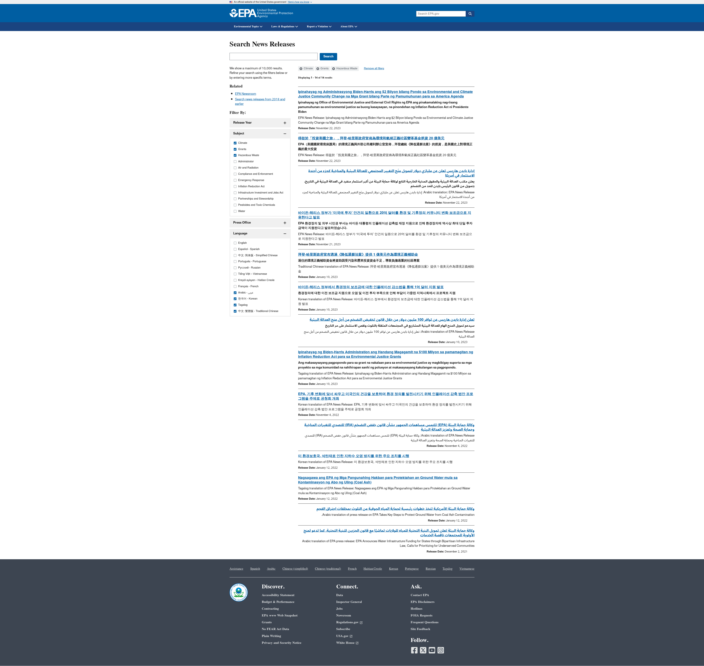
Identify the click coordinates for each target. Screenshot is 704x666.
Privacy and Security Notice (281, 643)
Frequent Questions (425, 622)
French (352, 568)
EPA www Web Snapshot (280, 615)
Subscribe (343, 629)
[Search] (470, 14)
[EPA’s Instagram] (440, 650)
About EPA (347, 26)
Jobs (339, 609)
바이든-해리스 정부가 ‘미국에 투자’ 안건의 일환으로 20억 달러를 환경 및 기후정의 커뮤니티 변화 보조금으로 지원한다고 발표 (384, 215)
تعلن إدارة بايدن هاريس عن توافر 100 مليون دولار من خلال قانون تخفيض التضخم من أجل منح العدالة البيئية (392, 319)
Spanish (255, 568)
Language (240, 233)
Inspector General (349, 602)
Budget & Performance (278, 602)
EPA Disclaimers (422, 602)
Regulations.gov (347, 622)
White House (345, 643)
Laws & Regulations (282, 26)
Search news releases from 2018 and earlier (260, 101)
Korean (393, 568)
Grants (324, 68)
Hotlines (416, 609)
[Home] (261, 13)
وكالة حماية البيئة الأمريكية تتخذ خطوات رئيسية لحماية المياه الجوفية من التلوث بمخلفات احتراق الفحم (395, 508)
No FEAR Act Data (275, 629)
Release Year (242, 122)
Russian (431, 568)
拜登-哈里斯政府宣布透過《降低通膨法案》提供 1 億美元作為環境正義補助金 (358, 254)
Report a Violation (317, 26)
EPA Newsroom (245, 94)
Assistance (236, 568)
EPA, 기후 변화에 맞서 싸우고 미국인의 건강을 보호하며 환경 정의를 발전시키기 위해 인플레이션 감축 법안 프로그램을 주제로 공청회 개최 (385, 396)
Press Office (242, 222)
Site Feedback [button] (420, 629)
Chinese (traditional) (328, 568)
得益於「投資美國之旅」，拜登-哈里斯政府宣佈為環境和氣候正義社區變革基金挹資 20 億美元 (371, 138)
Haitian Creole (373, 568)
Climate (308, 68)
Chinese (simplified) (295, 568)
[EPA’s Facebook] (414, 650)
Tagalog (447, 568)
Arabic (271, 568)
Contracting (270, 609)
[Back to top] (694, 655)
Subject (238, 133)
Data (339, 595)
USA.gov (342, 636)
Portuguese (412, 568)
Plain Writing (271, 636)
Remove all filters (374, 68)
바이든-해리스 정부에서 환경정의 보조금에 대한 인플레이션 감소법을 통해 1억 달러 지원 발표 (371, 287)
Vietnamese (466, 568)
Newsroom (343, 615)
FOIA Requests (421, 615)
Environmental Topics (246, 26)
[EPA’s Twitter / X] (423, 650)
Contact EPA (420, 595)
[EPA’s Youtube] (432, 650)
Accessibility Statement (278, 595)
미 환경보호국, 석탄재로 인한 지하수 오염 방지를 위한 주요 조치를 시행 (353, 456)
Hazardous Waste (346, 68)
